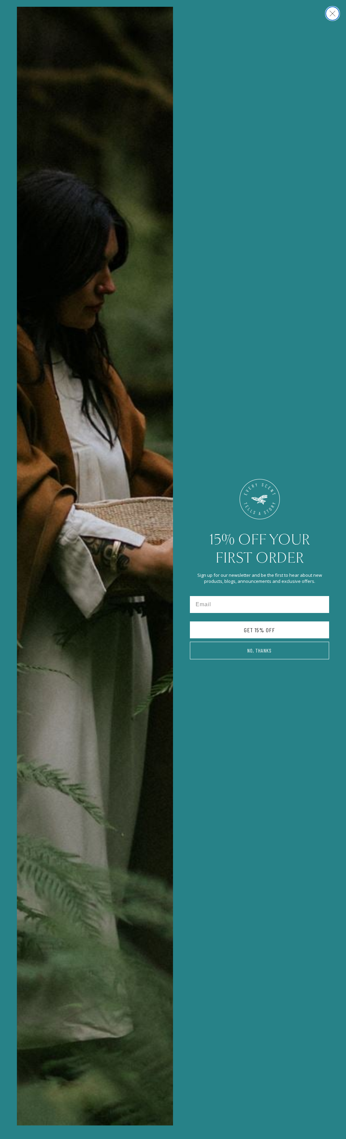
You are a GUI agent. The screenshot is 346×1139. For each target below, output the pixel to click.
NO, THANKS (259, 650)
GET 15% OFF (259, 630)
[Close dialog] (332, 13)
